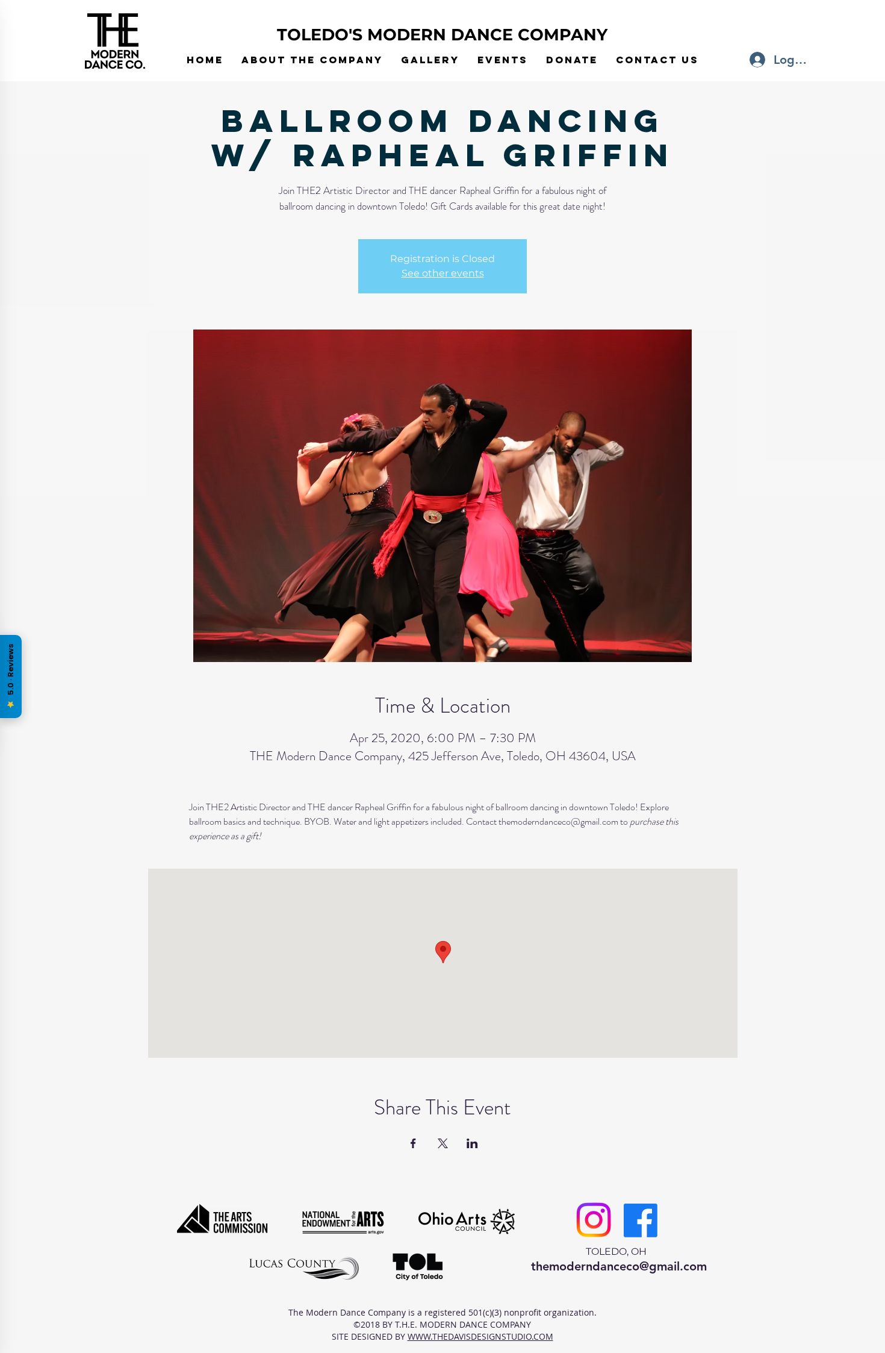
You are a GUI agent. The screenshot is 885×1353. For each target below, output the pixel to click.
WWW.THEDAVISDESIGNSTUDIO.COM (480, 1336)
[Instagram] (593, 1220)
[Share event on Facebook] (413, 1143)
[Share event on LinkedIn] (472, 1143)
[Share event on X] (443, 1143)
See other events (443, 273)
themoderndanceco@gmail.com (619, 1266)
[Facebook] (640, 1220)
